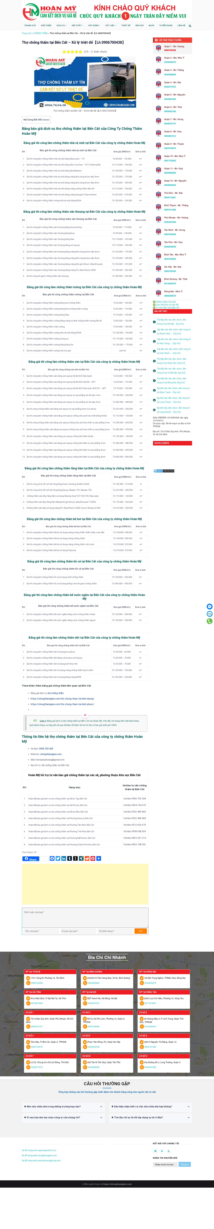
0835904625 (170, 185)
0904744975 (170, 148)
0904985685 (170, 172)
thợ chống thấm (55, 693)
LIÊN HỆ (181, 26)
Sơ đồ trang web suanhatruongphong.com (41, 1160)
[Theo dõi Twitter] (162, 1151)
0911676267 (150, 1003)
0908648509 (170, 246)
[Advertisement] (85, 885)
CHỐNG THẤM (40, 33)
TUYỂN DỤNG (165, 26)
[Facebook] (210, 606)
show (46, 120)
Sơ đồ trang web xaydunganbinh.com (39, 1150)
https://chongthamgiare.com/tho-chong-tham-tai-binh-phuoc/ (62, 704)
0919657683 (37, 1003)
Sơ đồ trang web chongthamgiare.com (39, 1155)
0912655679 (170, 283)
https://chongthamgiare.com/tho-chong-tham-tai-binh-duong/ (62, 698)
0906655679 (170, 295)
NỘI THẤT (77, 26)
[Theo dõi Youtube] (168, 1151)
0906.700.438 (46, 748)
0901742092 (170, 160)
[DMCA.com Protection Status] (164, 470)
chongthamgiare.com (51, 754)
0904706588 (170, 234)
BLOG (151, 26)
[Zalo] (210, 614)
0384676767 (93, 1003)
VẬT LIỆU (110, 26)
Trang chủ (26, 33)
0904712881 (170, 197)
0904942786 (170, 111)
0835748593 (170, 258)
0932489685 (170, 74)
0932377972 (170, 86)
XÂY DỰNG (93, 26)
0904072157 (170, 123)
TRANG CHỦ (30, 26)
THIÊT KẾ (125, 26)
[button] (23, 1143)
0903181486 (170, 209)
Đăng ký (185, 1164)
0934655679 (170, 62)
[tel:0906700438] (210, 621)
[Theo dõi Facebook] (155, 1151)
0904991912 (170, 136)
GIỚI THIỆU (46, 26)
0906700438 (170, 271)
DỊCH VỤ (61, 26)
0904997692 (170, 99)
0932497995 (170, 222)
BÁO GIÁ (140, 26)
